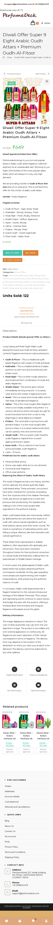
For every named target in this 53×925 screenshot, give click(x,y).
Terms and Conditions (15, 852)
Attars (17, 272)
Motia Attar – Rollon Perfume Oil (26, 736)
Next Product (41, 74)
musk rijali (17, 285)
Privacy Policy (11, 847)
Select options (10, 750)
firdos (45, 278)
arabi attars (13, 275)
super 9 (18, 288)
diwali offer (30, 278)
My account (10, 836)
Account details (12, 796)
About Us (9, 826)
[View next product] (48, 74)
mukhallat (39, 282)
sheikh (42, 285)
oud (24, 285)
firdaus (39, 278)
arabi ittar (23, 275)
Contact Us (10, 831)
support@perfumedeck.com (25, 893)
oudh (29, 285)
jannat (5, 282)
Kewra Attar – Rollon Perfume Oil (43, 736)
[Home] (3, 57)
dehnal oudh (8, 278)
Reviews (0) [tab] (26, 323)
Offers (23, 272)
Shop (7, 841)
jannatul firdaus (15, 282)
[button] (47, 81)
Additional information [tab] (26, 317)
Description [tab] (26, 311)
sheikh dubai (8, 288)
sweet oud (27, 288)
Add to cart (12, 253)
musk (47, 282)
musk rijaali (7, 285)
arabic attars (34, 275)
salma (35, 285)
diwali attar (19, 278)
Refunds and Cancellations (17, 807)
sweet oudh (38, 288)
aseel (42, 275)
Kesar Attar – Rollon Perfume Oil (9, 736)
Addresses (10, 791)
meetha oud (28, 282)
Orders (8, 786)
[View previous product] (5, 74)
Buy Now (31, 253)
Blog (7, 821)
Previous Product (14, 74)
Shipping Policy (12, 857)
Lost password (11, 802)
